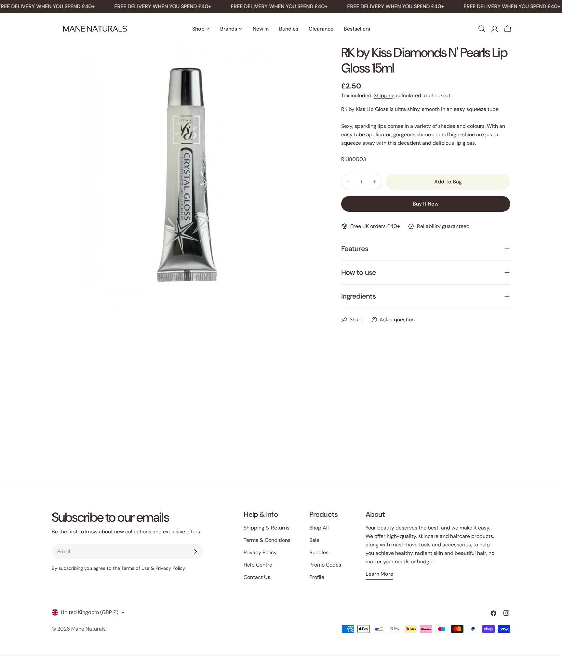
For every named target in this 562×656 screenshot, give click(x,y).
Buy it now (425, 203)
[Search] (481, 28)
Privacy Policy (260, 552)
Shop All (319, 527)
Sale (314, 540)
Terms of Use (135, 568)
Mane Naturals (88, 628)
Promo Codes (325, 564)
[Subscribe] (195, 551)
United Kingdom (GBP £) (89, 612)
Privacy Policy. (170, 568)
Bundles (318, 552)
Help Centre (258, 564)
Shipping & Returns (266, 527)
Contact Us (257, 577)
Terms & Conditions (267, 540)
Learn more (379, 573)
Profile (316, 577)
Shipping (384, 95)
